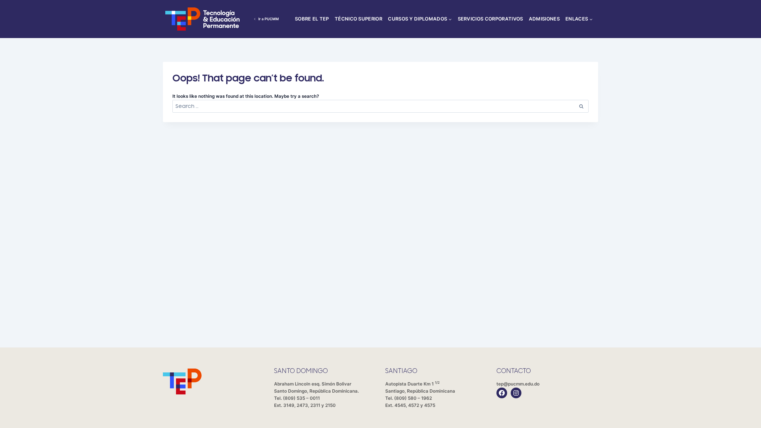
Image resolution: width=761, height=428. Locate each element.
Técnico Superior (358, 19)
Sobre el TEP (312, 19)
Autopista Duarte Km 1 (420, 387)
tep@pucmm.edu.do (518, 384)
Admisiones (544, 19)
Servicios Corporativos (490, 19)
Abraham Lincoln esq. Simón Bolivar (316, 387)
